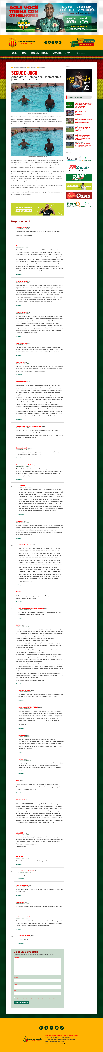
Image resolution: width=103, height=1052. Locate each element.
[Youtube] (56, 42)
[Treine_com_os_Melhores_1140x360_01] (51, 31)
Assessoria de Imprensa (27, 871)
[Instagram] (45, 42)
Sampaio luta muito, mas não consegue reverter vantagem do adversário (83, 121)
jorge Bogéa (20, 902)
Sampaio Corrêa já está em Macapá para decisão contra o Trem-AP (83, 129)
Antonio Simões (21, 343)
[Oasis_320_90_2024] (79, 200)
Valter (18, 625)
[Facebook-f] (49, 42)
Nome (16, 977)
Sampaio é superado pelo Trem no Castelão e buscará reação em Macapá (83, 145)
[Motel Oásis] (79, 91)
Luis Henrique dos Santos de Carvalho (28, 426)
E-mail (16, 984)
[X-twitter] (53, 42)
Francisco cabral (21, 281)
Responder (19, 239)
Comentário (17, 957)
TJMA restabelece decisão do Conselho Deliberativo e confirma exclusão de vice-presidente (83, 137)
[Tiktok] (60, 42)
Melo (17, 780)
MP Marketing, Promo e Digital (58, 1043)
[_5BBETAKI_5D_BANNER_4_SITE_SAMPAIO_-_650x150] (37, 216)
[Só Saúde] (79, 172)
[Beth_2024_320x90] (79, 209)
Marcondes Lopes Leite (24, 465)
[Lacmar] (79, 163)
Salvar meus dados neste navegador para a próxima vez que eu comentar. (35, 998)
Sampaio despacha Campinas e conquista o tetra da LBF (82, 113)
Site (15, 990)
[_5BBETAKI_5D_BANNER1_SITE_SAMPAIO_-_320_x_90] (79, 191)
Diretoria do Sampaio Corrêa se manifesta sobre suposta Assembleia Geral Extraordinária (83, 105)
